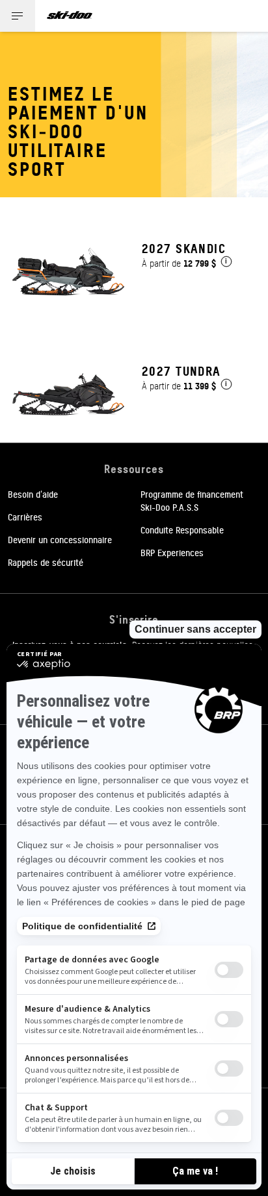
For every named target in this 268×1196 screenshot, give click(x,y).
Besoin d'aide (33, 494)
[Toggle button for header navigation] (17, 16)
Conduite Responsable (182, 529)
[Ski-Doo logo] (69, 16)
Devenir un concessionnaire (60, 539)
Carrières (25, 516)
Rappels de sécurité (45, 562)
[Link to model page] (134, 258)
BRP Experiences (172, 552)
